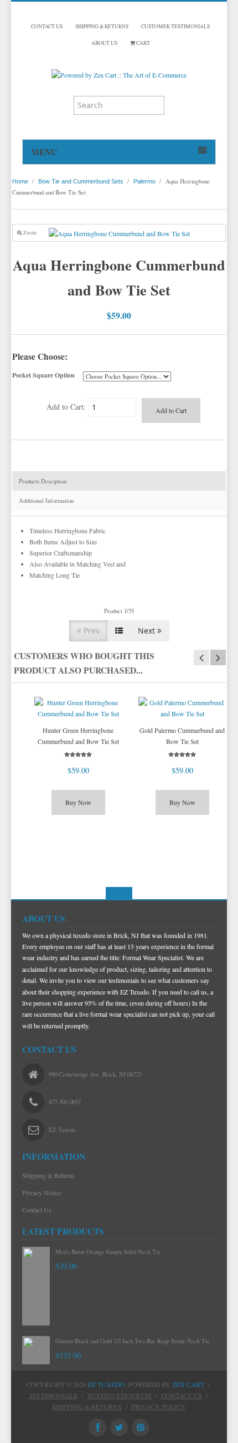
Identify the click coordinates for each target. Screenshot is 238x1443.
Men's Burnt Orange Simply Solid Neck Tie (108, 1252)
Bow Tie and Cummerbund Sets (80, 181)
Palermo (144, 181)
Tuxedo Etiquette (119, 1395)
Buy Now (78, 802)
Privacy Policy (158, 1406)
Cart (142, 43)
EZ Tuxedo (106, 1384)
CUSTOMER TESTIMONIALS (175, 26)
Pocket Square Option (43, 375)
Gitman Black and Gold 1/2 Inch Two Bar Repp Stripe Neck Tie (132, 1341)
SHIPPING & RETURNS (101, 26)
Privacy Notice (41, 1192)
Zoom (29, 232)
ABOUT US (104, 43)
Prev (90, 630)
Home (20, 181)
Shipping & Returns (48, 1175)
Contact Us (36, 1209)
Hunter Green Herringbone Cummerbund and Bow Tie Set (78, 736)
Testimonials (53, 1395)
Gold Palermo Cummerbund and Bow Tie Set (182, 736)
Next (147, 630)
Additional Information (46, 500)
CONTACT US (47, 26)
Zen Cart (188, 1384)
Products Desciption (42, 481)
